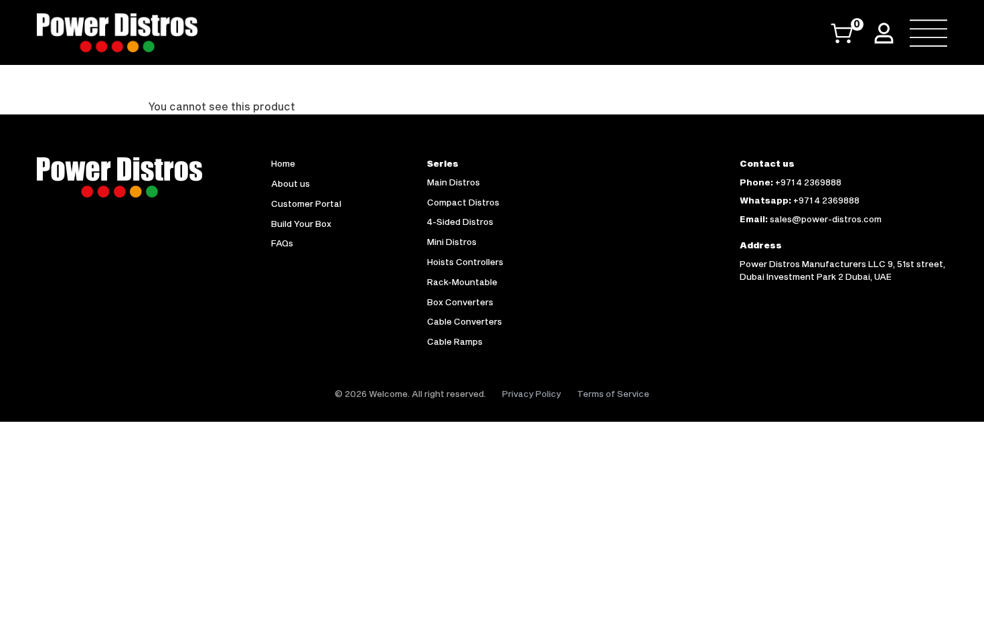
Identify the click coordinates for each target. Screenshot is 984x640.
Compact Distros (463, 202)
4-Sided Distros (460, 221)
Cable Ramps (455, 341)
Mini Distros (452, 241)
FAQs (282, 243)
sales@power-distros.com (826, 219)
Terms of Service (613, 393)
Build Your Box (301, 223)
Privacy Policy (531, 393)
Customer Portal (306, 203)
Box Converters (460, 302)
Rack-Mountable (462, 281)
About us (290, 183)
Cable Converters (464, 321)
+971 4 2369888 (808, 182)
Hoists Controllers (465, 261)
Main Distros (453, 182)
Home (283, 163)
